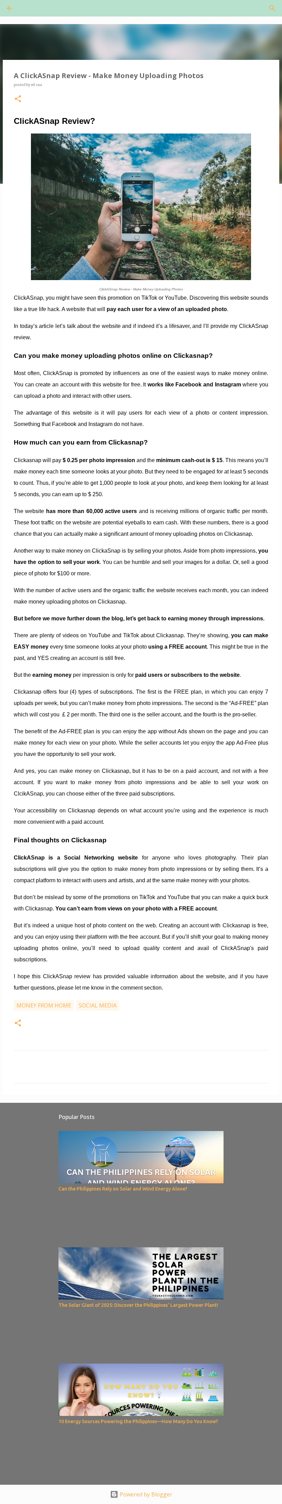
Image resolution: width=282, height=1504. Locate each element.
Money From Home (44, 1005)
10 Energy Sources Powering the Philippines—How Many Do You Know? (138, 1421)
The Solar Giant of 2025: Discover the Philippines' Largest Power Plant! (138, 1305)
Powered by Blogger (145, 1494)
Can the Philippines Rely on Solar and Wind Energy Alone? (122, 1189)
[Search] (272, 8)
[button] (18, 99)
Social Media (98, 1005)
